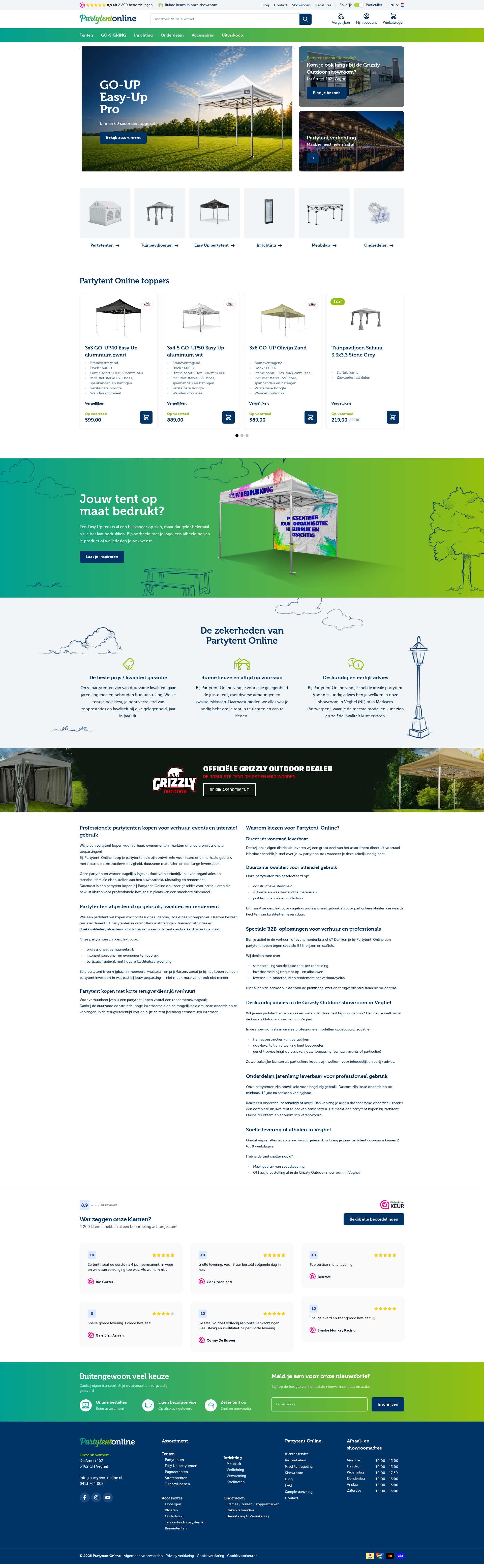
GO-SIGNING (113, 35)
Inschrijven (388, 1404)
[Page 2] (242, 435)
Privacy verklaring (180, 1556)
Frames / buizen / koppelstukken (253, 1504)
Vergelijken (94, 403)
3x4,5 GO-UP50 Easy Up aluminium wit (195, 351)
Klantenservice (297, 1454)
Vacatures (323, 5)
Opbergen (173, 1504)
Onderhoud (174, 1516)
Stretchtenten (176, 1478)
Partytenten (174, 1460)
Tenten (86, 35)
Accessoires (203, 35)
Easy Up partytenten (181, 1466)
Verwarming (236, 1476)
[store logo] (108, 19)
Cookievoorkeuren (242, 1556)
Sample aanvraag (298, 1492)
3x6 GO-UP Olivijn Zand (278, 348)
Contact (280, 5)
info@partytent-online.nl (101, 1478)
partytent (104, 845)
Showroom (301, 5)
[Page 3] (247, 435)
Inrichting (143, 35)
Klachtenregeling (299, 1466)
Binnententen (176, 1528)
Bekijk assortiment (229, 790)
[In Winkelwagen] (146, 417)
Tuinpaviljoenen (177, 1484)
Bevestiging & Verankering (248, 1516)
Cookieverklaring (210, 1556)
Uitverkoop (232, 35)
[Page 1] (236, 435)
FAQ (288, 1485)
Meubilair (234, 1464)
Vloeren (171, 1510)
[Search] (305, 19)
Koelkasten (236, 1482)
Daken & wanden (240, 1510)
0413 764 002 (92, 1484)
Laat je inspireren (102, 556)
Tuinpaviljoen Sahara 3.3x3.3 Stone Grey (356, 351)
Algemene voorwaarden (143, 1556)
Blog (265, 5)
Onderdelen (172, 35)
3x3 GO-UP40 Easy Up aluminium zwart (111, 351)
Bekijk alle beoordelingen (374, 1219)
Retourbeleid (295, 1460)
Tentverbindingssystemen (185, 1522)
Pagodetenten (176, 1472)
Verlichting (235, 1470)
